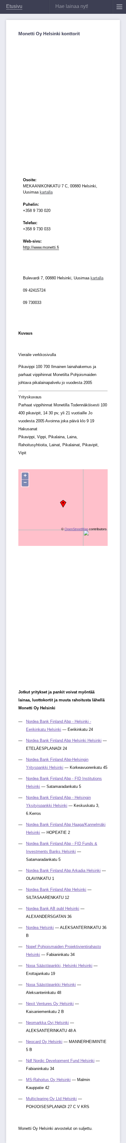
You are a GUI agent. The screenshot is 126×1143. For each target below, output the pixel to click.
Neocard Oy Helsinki (44, 1041)
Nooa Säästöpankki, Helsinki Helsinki (59, 965)
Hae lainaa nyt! (71, 6)
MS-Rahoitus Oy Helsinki (48, 1079)
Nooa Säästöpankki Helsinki (51, 984)
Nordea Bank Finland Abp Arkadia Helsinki (63, 870)
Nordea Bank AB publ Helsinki (52, 908)
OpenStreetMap (76, 529)
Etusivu (14, 6)
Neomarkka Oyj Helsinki (47, 1022)
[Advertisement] (63, 101)
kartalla (46, 192)
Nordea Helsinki (40, 927)
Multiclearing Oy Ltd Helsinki (51, 1098)
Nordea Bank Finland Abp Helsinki (56, 889)
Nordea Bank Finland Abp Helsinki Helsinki (64, 740)
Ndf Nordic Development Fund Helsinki (60, 1060)
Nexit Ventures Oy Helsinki (50, 1003)
